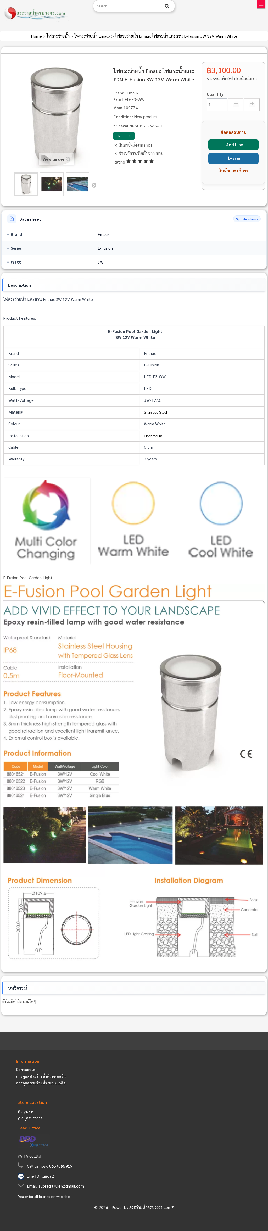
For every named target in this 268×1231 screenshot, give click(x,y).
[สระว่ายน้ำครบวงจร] (44, 13)
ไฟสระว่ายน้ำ (59, 36)
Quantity (215, 94)
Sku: (117, 99)
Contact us (25, 1069)
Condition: (123, 116)
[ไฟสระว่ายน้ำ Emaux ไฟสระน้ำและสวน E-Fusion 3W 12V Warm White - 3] (77, 184)
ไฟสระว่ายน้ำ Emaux (92, 36)
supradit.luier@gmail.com (61, 1186)
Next (94, 185)
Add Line (234, 144)
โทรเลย (234, 158)
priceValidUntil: (127, 125)
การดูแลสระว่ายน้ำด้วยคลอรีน (41, 1076)
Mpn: (117, 107)
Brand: (119, 92)
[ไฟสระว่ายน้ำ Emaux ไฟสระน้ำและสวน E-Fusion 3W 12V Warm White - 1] (26, 184)
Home (37, 36)
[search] (167, 6)
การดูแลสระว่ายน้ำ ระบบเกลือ (41, 1082)
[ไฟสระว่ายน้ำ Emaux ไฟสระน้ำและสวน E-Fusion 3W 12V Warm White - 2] (51, 184)
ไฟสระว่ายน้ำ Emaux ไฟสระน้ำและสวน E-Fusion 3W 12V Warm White (176, 36)
